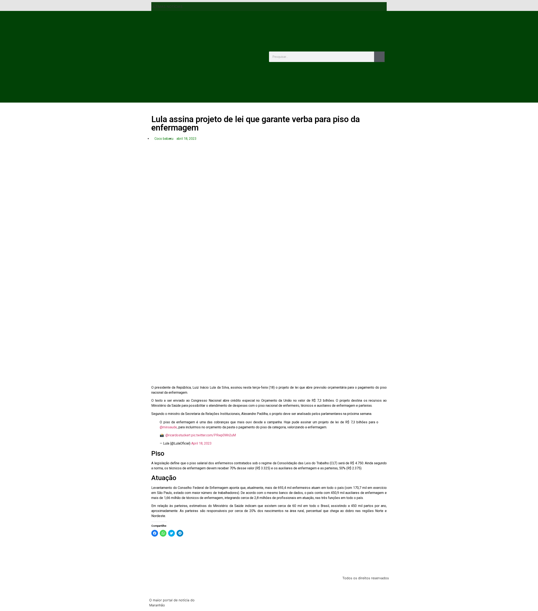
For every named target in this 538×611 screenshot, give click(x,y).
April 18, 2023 (201, 443)
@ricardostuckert (177, 435)
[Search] (379, 56)
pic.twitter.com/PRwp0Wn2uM (213, 435)
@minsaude (168, 427)
